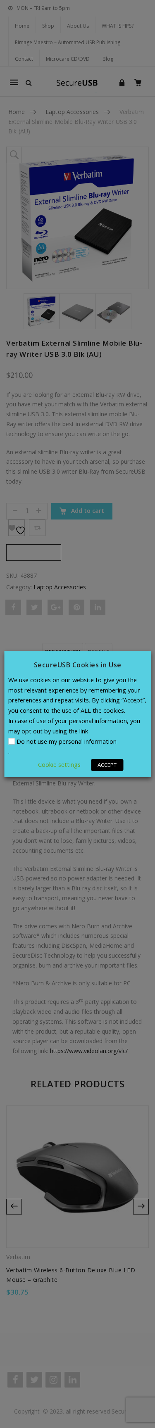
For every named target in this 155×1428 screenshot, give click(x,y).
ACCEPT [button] (107, 765)
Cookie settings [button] (59, 764)
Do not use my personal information (67, 741)
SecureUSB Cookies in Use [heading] (78, 664)
